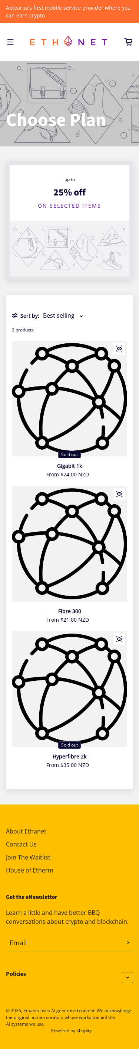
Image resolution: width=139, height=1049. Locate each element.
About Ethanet (26, 831)
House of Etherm (29, 870)
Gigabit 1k (69, 465)
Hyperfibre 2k (69, 756)
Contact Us (21, 844)
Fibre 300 (69, 611)
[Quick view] (119, 348)
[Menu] (10, 42)
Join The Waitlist (28, 857)
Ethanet (31, 1010)
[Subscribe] (128, 942)
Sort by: (29, 315)
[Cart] (128, 42)
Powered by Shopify (71, 1030)
